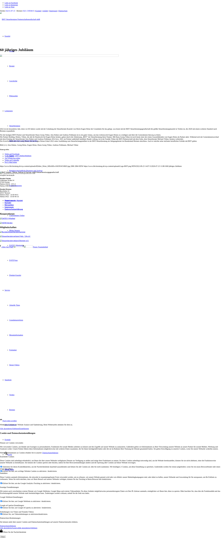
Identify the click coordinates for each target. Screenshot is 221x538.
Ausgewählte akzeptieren (21, 528)
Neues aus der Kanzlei (14, 201)
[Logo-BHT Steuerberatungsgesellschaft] (20, 19)
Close (3, 537)
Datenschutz (62, 11)
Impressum (53, 11)
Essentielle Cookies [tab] (7, 457)
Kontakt (38, 11)
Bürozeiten (9, 205)
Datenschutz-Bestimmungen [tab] (10, 518)
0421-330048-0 (28, 11)
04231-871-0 (10, 11)
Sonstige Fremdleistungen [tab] (9, 487)
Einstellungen (24, 429)
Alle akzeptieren (6, 429)
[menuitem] (115, 245)
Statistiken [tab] (3, 473)
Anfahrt (45, 11)
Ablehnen (15, 429)
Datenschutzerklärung (14, 209)
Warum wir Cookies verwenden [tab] (11, 443)
